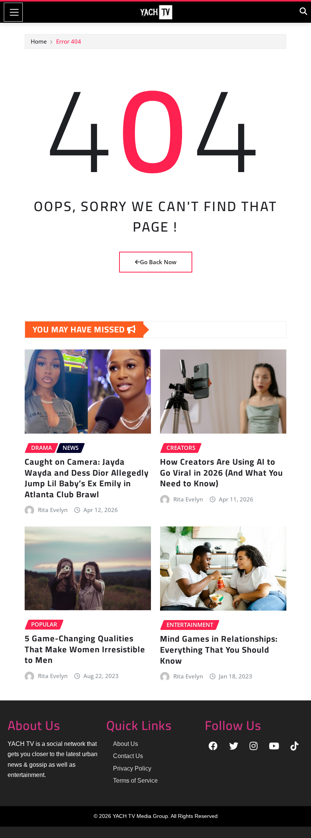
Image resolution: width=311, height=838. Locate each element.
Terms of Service (135, 780)
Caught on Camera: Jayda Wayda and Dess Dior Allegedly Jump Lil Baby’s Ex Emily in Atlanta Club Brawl (87, 478)
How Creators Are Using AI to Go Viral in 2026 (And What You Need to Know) (221, 472)
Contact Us (128, 756)
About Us (125, 744)
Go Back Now (158, 262)
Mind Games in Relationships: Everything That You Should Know (219, 649)
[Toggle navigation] (13, 12)
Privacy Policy (132, 768)
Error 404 (68, 41)
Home (39, 41)
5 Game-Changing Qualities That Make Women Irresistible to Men (85, 649)
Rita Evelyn (53, 510)
